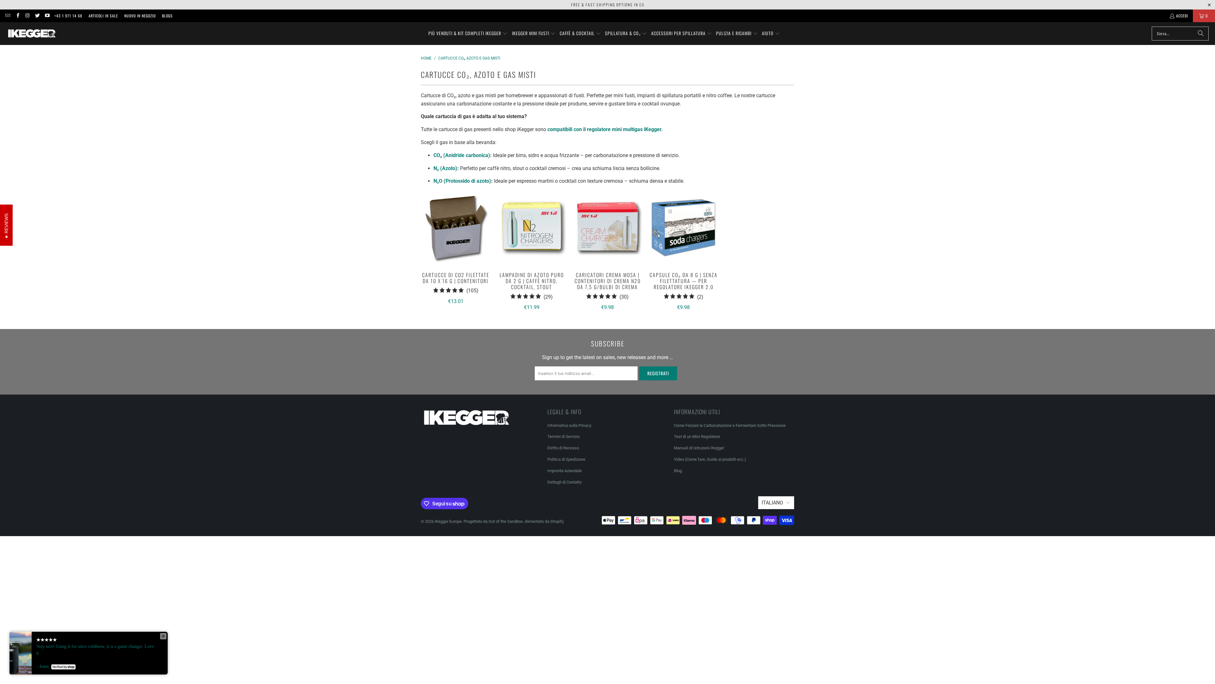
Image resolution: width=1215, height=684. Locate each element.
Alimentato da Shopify (544, 521)
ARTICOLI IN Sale (103, 15)
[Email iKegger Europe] (7, 15)
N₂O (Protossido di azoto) (462, 181)
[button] (468, 33)
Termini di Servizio (563, 436)
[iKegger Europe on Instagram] (27, 15)
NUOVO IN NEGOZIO (140, 15)
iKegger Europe (448, 521)
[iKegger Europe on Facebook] (17, 15)
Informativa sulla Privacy (569, 425)
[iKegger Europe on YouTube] (47, 15)
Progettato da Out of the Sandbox (493, 521)
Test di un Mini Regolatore (697, 436)
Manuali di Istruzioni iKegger (699, 448)
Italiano (772, 503)
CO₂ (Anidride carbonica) (461, 155)
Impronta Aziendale (564, 470)
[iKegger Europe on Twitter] (37, 15)
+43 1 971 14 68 (68, 15)
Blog (678, 470)
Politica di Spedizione (566, 459)
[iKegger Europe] (31, 33)
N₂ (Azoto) (445, 168)
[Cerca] (1201, 34)
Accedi (1182, 15)
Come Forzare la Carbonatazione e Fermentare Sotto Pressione (730, 425)
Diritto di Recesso (563, 448)
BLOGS (167, 15)
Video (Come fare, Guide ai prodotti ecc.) (710, 459)
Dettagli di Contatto (564, 482)
